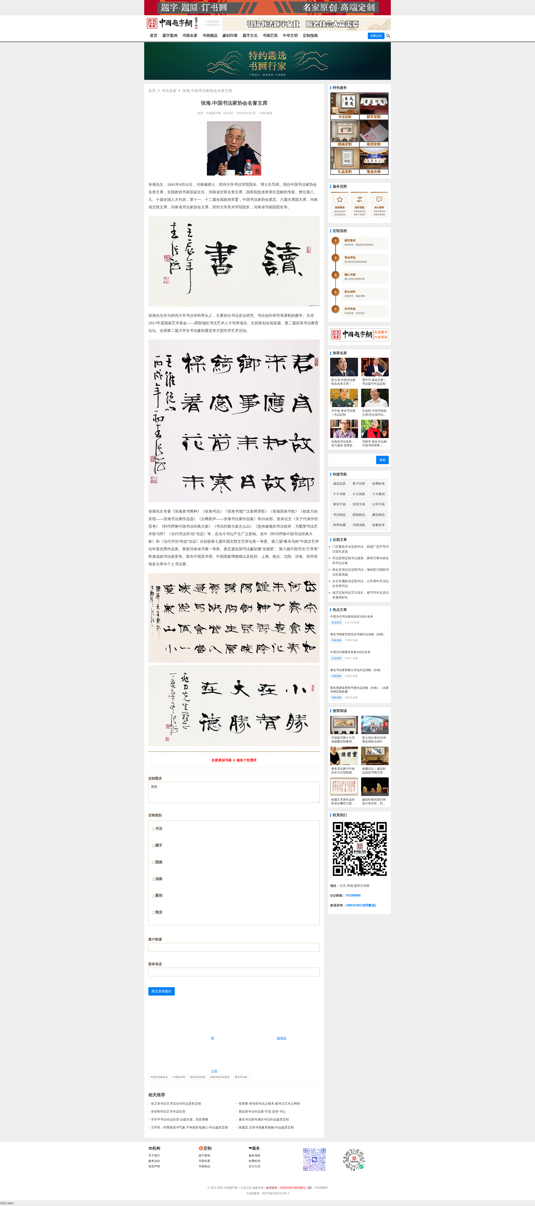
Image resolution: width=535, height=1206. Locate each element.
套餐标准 (378, 525)
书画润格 (359, 525)
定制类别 (155, 864)
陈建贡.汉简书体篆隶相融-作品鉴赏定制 (266, 1127)
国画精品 (359, 514)
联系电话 (155, 964)
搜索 (382, 460)
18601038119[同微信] (361, 905)
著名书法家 (241, 1077)
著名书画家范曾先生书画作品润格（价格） (358, 634)
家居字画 (339, 504)
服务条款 (154, 1161)
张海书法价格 (197, 1077)
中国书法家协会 (159, 1077)
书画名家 (189, 35)
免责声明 (154, 1166)
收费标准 (378, 483)
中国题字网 (213, 113)
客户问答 (359, 483)
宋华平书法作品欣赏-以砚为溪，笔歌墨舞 (179, 1119)
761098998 (352, 895)
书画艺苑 (270, 35)
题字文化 (250, 35)
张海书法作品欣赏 (220, 1077)
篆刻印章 (230, 35)
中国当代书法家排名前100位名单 (351, 616)
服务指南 (254, 1155)
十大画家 (359, 494)
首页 (153, 35)
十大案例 (378, 494)
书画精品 (210, 35)
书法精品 (339, 514)
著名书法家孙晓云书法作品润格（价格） (356, 670)
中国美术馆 (179, 1077)
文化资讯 (336, 622)
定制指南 (310, 35)
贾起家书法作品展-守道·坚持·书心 (262, 1111)
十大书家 (339, 494)
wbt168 (228, 113)
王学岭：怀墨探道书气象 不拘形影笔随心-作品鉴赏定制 (189, 1127)
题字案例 (169, 35)
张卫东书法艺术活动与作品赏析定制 (176, 1103)
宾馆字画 (359, 504)
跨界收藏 (339, 525)
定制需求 (155, 778)
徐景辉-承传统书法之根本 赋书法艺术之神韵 (269, 1103)
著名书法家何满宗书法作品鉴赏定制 (264, 1119)
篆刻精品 (378, 514)
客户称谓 (155, 939)
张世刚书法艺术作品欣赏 (168, 1111)
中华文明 (290, 35)
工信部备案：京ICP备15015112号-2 (267, 1193)
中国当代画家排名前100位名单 (350, 652)
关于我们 (154, 1155)
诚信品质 (339, 483)
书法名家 (169, 91)
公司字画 (378, 504)
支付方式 (254, 1166)
